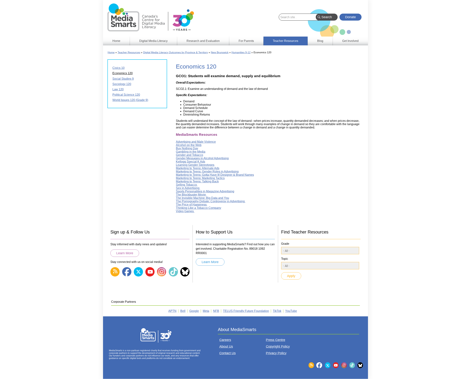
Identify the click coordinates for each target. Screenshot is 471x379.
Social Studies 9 (123, 78)
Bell (182, 310)
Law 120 (118, 89)
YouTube (291, 310)
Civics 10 (118, 67)
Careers (225, 340)
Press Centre (275, 340)
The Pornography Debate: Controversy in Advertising (210, 201)
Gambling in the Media (190, 151)
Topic (284, 258)
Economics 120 (122, 73)
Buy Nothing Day (187, 148)
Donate (350, 17)
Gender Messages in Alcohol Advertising (202, 158)
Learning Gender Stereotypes (195, 164)
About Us (226, 346)
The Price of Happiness (191, 204)
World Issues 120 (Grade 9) (130, 100)
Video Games (185, 211)
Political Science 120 (126, 94)
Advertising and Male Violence (196, 141)
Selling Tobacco (187, 184)
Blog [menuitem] (320, 40)
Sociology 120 (121, 84)
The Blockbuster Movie (191, 194)
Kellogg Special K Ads (190, 161)
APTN (172, 310)
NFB (216, 310)
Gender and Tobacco (189, 155)
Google (194, 310)
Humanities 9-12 (241, 52)
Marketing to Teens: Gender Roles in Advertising (207, 171)
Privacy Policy (276, 353)
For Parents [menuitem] (246, 40)
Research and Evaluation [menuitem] (203, 40)
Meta (206, 310)
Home (111, 52)
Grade (285, 243)
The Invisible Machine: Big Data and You (202, 198)
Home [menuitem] (116, 40)
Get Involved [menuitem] (350, 40)
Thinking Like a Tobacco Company (198, 207)
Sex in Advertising (188, 188)
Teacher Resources (129, 52)
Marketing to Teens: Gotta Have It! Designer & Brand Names (215, 174)
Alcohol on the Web (188, 145)
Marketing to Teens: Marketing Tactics (200, 178)
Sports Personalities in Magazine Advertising (205, 191)
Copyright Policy (278, 346)
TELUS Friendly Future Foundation (246, 310)
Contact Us (227, 353)
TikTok (277, 310)
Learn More (124, 253)
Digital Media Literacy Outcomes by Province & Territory (175, 52)
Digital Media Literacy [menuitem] (153, 40)
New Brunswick (220, 52)
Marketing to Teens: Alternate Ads (197, 168)
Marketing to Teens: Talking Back (197, 181)
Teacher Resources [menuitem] (285, 40)
